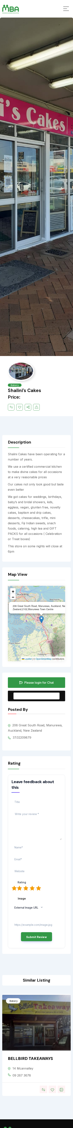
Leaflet (28, 658)
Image (22, 898)
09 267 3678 (22, 1075)
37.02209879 (21, 737)
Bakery (15, 385)
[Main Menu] (66, 8)
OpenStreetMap (44, 658)
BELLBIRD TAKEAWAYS (30, 1058)
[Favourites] (19, 407)
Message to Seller (39, 696)
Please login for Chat (39, 682)
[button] (41, 620)
